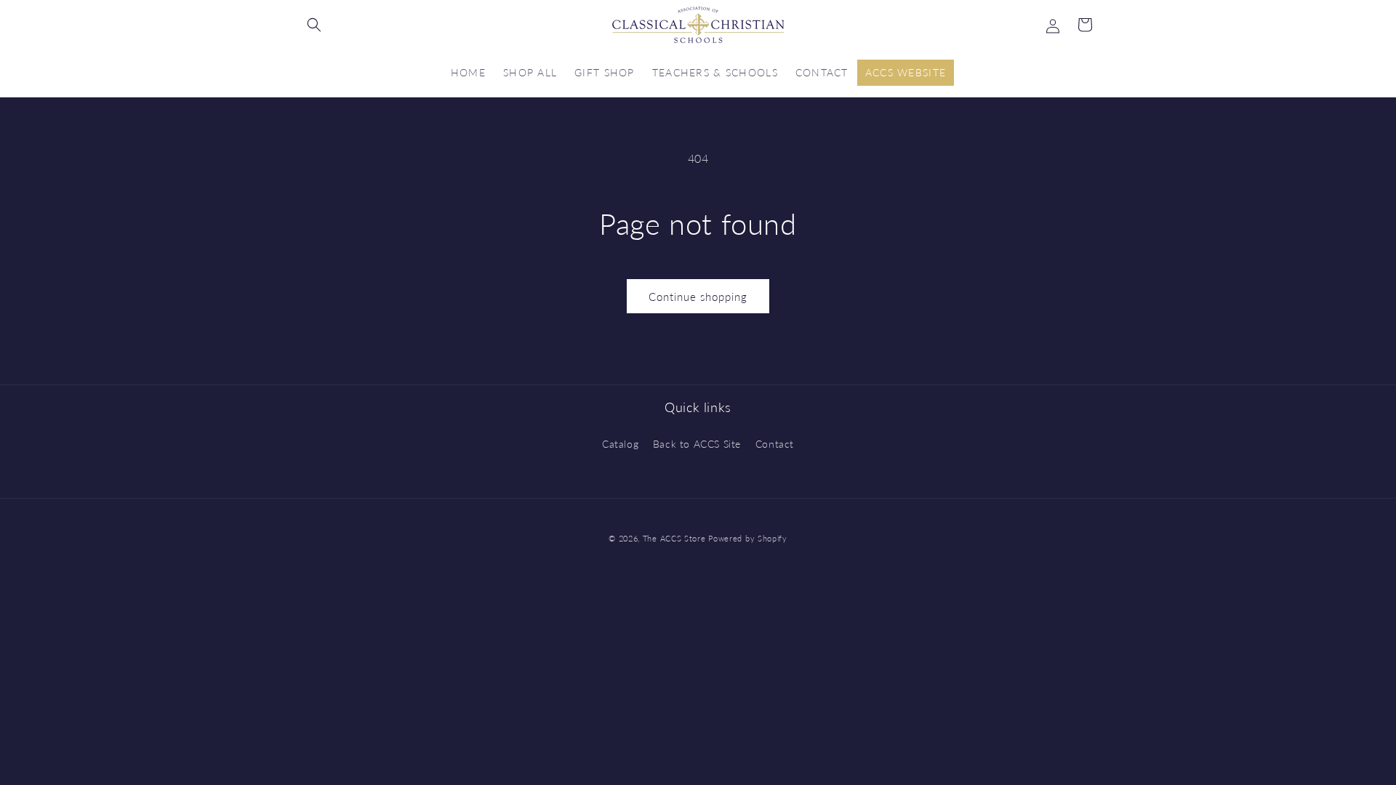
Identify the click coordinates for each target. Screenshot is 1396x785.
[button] (314, 25)
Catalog (620, 444)
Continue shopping (698, 296)
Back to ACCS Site (697, 444)
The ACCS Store (674, 538)
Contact (774, 444)
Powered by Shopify (747, 538)
